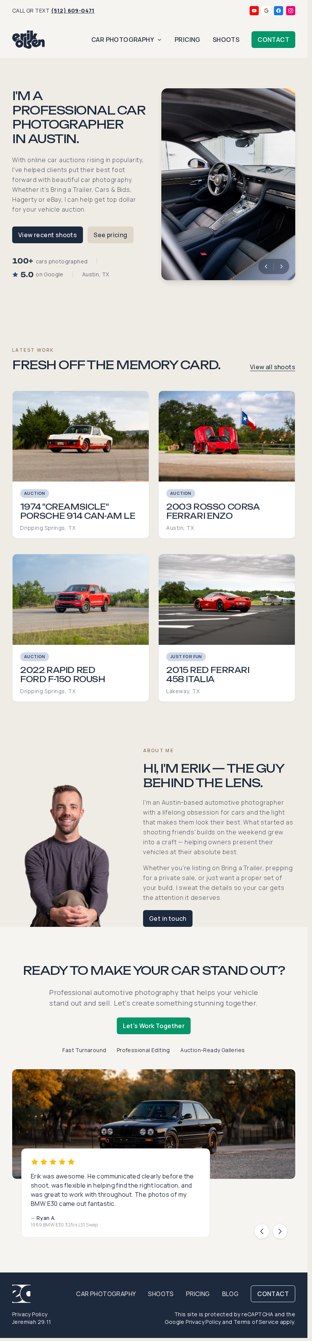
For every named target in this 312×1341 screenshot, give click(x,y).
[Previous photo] (266, 266)
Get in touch (167, 918)
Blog (230, 1294)
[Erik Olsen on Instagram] (290, 10)
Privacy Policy (30, 1314)
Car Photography (122, 39)
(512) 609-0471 (73, 10)
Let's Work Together (154, 1026)
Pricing (188, 39)
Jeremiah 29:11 (31, 1321)
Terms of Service (256, 1321)
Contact (273, 39)
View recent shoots (47, 235)
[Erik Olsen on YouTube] (254, 10)
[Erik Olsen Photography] (28, 39)
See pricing (110, 235)
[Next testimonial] (280, 1231)
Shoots (226, 39)
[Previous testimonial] (261, 1231)
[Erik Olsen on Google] (266, 10)
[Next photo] (281, 266)
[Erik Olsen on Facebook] (278, 10)
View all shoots (272, 367)
